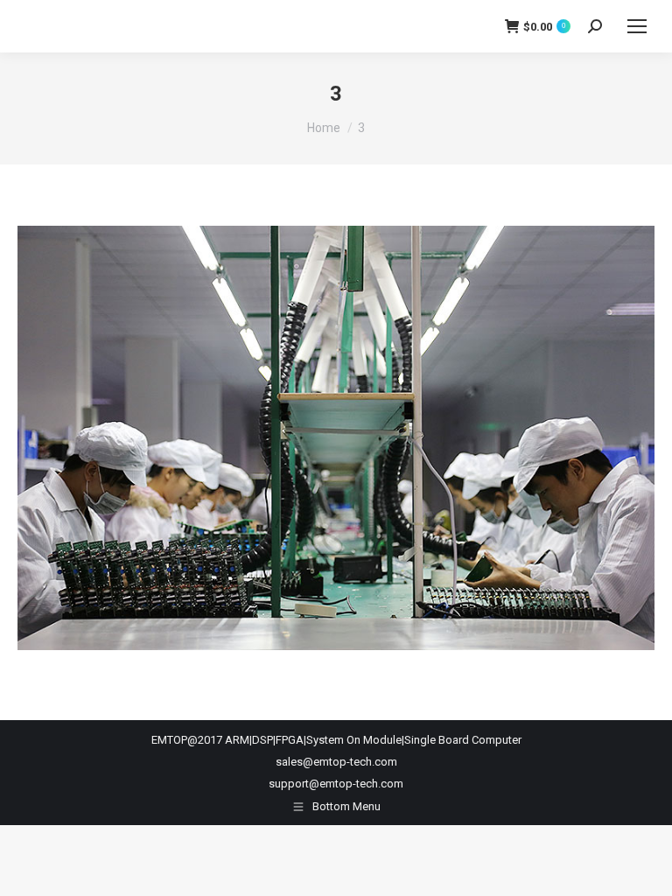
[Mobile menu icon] (637, 26)
